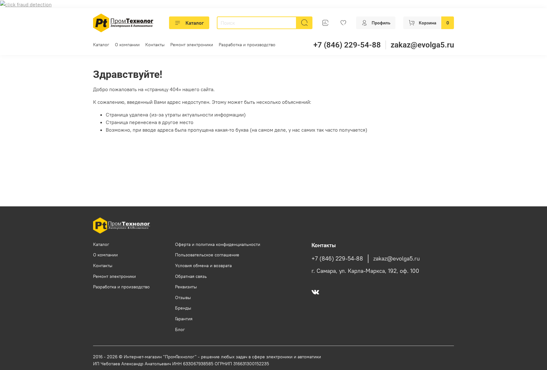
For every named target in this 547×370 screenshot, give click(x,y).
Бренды (183, 308)
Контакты (155, 44)
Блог (180, 329)
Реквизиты (186, 287)
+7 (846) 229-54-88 (347, 45)
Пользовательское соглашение (207, 255)
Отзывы (183, 297)
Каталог (194, 23)
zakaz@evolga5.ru (422, 45)
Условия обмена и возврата (203, 265)
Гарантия (183, 319)
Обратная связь (191, 276)
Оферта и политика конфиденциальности (217, 244)
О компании (127, 44)
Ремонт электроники (191, 44)
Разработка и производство (247, 44)
